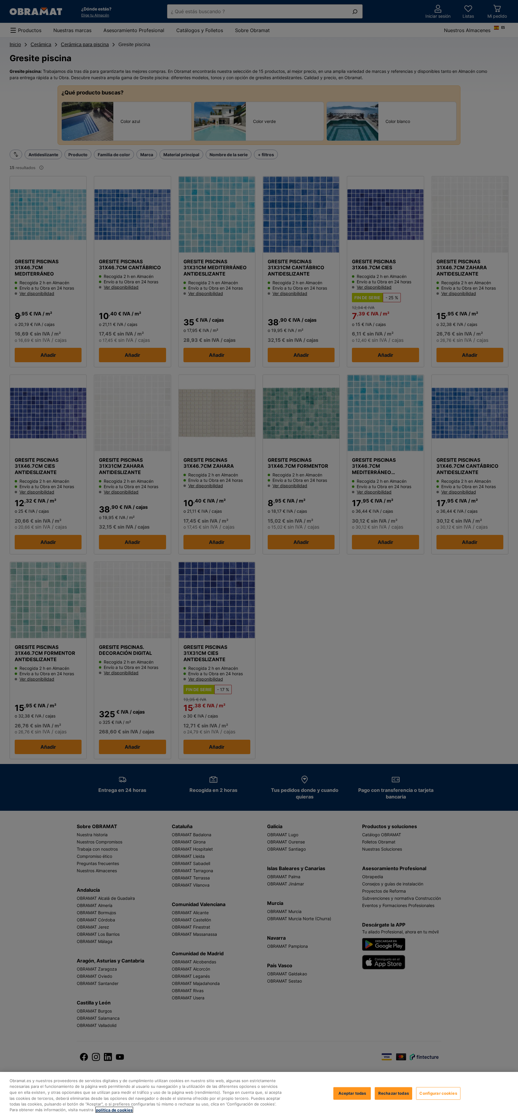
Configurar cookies (438, 1093)
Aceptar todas (352, 1093)
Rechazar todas (393, 1093)
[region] (259, 1094)
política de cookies (114, 1109)
